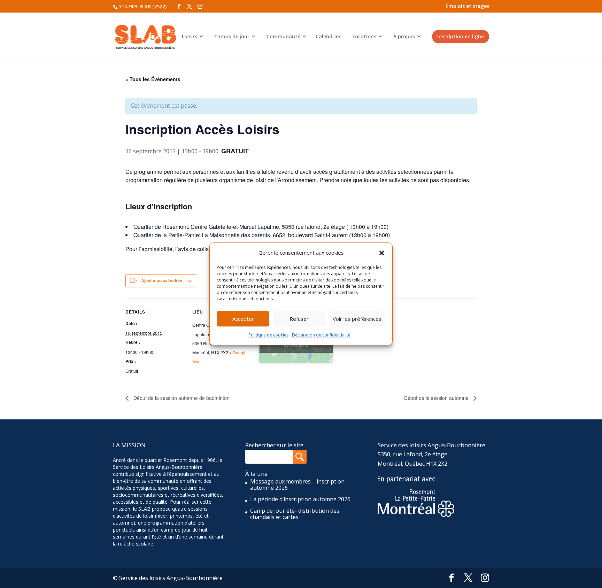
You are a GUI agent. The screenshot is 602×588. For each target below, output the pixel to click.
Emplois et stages (467, 6)
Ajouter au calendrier (162, 280)
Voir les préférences (357, 318)
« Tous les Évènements (152, 79)
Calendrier (328, 36)
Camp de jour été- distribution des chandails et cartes (294, 514)
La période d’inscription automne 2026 (300, 499)
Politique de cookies (268, 335)
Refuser (299, 318)
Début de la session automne (437, 397)
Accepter (243, 318)
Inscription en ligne (460, 36)
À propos (404, 36)
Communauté (283, 36)
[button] (381, 252)
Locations (364, 36)
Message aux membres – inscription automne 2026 (297, 485)
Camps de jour (231, 36)
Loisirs (189, 36)
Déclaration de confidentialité (321, 335)
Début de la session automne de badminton (181, 397)
